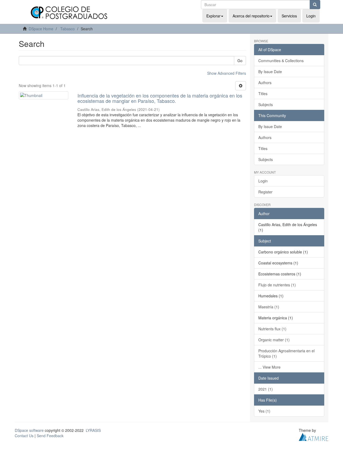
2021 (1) (265, 389)
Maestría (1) (268, 306)
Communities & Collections (281, 60)
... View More (269, 367)
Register (265, 191)
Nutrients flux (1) (272, 328)
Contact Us (24, 435)
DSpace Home (41, 28)
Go (240, 60)
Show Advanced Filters (226, 73)
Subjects (265, 104)
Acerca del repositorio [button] (251, 15)
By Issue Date (270, 71)
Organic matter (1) (274, 339)
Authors (264, 82)
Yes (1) (264, 411)
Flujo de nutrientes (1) (277, 284)
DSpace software (29, 430)
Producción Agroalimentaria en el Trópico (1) (286, 353)
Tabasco (67, 28)
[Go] (315, 4)
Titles (262, 93)
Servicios (289, 15)
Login (263, 181)
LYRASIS (93, 430)
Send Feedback (50, 435)
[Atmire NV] (313, 436)
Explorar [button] (213, 15)
